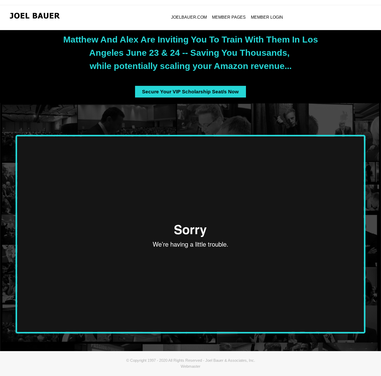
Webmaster (190, 366)
